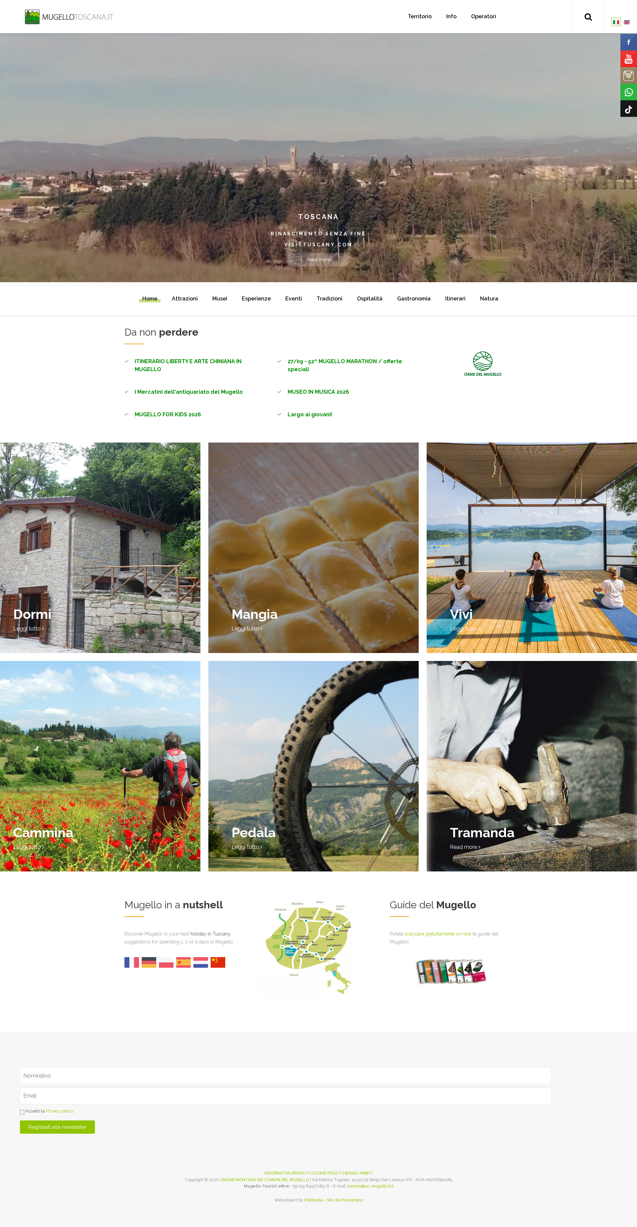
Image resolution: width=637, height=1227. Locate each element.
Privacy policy (59, 1110)
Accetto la (48, 1110)
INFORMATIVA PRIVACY (286, 1173)
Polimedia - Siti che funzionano (333, 1200)
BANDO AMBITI (359, 1173)
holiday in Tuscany (210, 934)
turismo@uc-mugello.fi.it (370, 1186)
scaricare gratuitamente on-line (438, 934)
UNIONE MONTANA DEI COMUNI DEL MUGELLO (264, 1180)
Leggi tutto (27, 628)
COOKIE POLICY (327, 1173)
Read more (318, 259)
